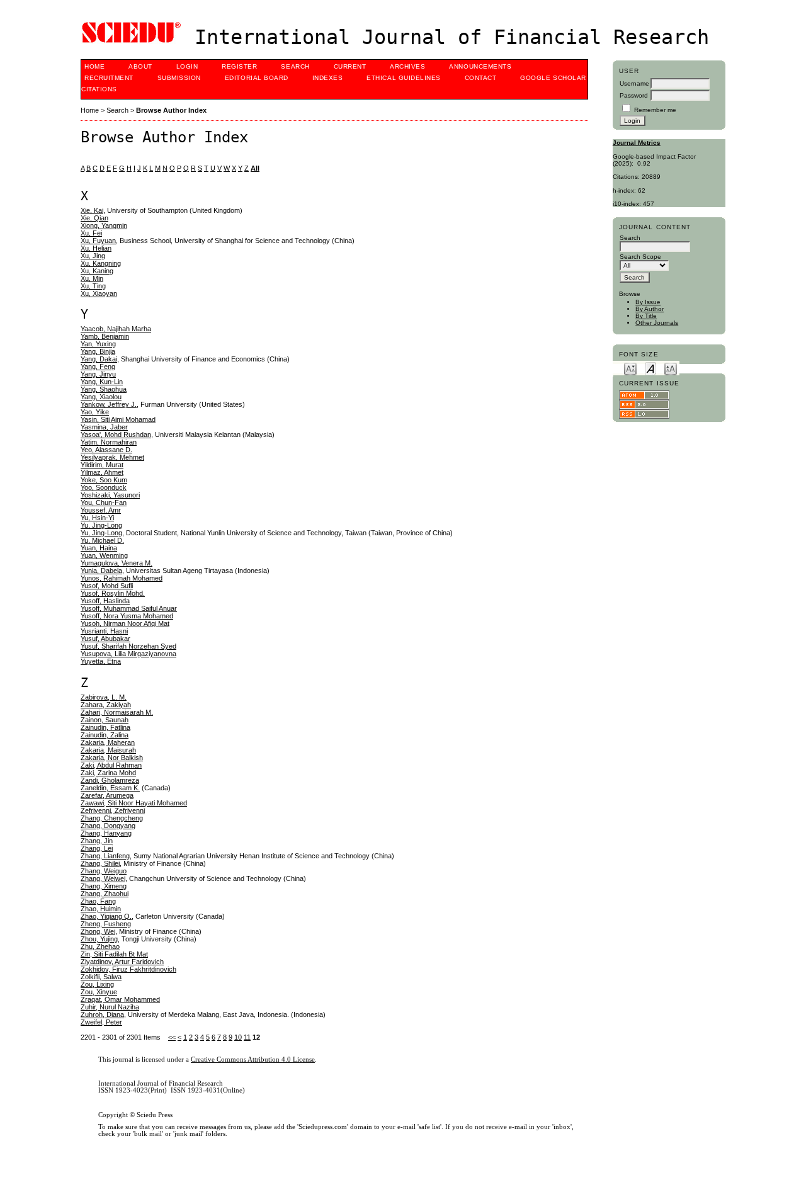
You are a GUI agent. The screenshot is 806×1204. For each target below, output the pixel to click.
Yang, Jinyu (98, 374)
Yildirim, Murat (102, 465)
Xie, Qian (94, 218)
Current (350, 66)
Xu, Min (92, 278)
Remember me (655, 109)
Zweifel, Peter (101, 1022)
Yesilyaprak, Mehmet (112, 457)
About (140, 66)
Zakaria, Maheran (108, 742)
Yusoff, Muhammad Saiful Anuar (129, 608)
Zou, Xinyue (99, 992)
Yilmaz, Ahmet (102, 472)
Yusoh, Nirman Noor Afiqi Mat (125, 623)
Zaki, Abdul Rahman (111, 765)
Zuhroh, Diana (102, 1014)
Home (94, 66)
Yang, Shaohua (104, 389)
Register (239, 66)
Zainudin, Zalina (104, 735)
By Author (649, 308)
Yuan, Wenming (104, 555)
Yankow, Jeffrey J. (109, 404)
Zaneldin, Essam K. (110, 788)
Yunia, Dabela (101, 570)
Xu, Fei (91, 233)
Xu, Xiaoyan (99, 293)
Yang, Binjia (98, 351)
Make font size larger (670, 368)
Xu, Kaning (97, 271)
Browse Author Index (171, 110)
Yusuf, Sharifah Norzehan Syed (128, 646)
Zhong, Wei (98, 931)
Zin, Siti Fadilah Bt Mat (114, 954)
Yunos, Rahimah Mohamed (121, 578)
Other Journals (656, 322)
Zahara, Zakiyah (106, 704)
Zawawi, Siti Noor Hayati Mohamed (134, 803)
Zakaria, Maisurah (108, 750)
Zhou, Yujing (99, 939)
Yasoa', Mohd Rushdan (116, 434)
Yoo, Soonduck (104, 487)
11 (247, 1037)
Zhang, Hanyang (106, 833)
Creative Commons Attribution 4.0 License (253, 1059)
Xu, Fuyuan (98, 240)
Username (634, 83)
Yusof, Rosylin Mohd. (113, 593)
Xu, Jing (93, 255)
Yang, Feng (98, 366)
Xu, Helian (96, 248)
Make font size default (650, 368)
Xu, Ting (93, 286)
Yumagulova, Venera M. (116, 563)
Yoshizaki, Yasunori (110, 495)
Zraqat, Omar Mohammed (120, 999)
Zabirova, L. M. (104, 697)
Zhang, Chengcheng (112, 818)
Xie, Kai (92, 210)
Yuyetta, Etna (101, 661)
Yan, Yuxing (98, 344)
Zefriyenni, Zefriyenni (113, 810)
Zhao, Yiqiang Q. (106, 916)
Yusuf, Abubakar (105, 638)
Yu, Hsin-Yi (97, 517)
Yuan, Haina (99, 548)
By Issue (648, 301)
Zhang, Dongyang (108, 825)
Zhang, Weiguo (104, 871)
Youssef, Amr (101, 510)
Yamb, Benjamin (105, 336)
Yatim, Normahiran (109, 442)
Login (187, 66)
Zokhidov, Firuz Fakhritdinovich (128, 969)
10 (238, 1037)
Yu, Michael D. (102, 540)
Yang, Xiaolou (101, 396)
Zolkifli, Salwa (101, 976)
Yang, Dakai (99, 359)
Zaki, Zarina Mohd (108, 772)
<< (172, 1037)
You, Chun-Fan (104, 502)
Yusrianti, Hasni (104, 631)
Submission (179, 77)
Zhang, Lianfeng (105, 856)
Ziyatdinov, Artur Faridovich (122, 961)
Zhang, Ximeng (104, 886)
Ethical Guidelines (403, 77)
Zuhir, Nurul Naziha (110, 1007)
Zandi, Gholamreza (110, 780)
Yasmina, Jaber (104, 427)
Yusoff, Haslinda (105, 601)
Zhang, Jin (97, 840)
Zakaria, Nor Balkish (112, 757)
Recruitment (108, 77)
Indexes (327, 77)
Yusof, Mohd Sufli (107, 585)
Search (295, 66)
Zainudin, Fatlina (105, 727)
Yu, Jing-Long (101, 525)
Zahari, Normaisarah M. (117, 712)
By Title (646, 315)
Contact (481, 77)
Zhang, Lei (97, 848)
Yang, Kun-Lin (102, 381)
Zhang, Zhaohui (104, 893)
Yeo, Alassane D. (106, 449)
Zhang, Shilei (100, 863)
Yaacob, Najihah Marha (116, 328)
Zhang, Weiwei (103, 878)
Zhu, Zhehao (100, 946)
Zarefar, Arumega (107, 795)
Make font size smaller (630, 368)
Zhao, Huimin (101, 908)
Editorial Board (256, 77)
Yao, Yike (95, 412)
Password (634, 95)
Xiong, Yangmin (104, 225)
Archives (407, 66)
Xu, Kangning (101, 263)
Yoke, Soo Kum (104, 480)
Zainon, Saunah (104, 720)
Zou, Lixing (97, 984)
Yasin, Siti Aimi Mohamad (118, 419)
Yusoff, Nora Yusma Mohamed (127, 616)
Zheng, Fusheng (106, 924)
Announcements (480, 66)
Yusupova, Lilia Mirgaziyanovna (128, 653)
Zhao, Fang (98, 901)
